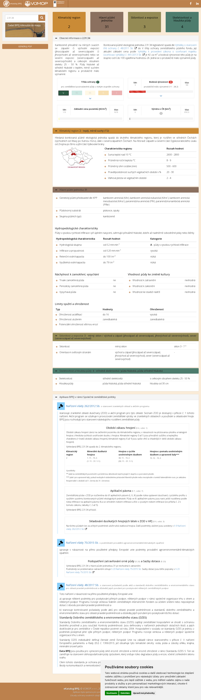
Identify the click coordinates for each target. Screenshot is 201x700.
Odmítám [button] (125, 693)
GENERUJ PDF (25, 46)
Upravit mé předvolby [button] (144, 693)
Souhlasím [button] (111, 693)
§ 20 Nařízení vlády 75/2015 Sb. (126, 569)
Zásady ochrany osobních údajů (85, 695)
